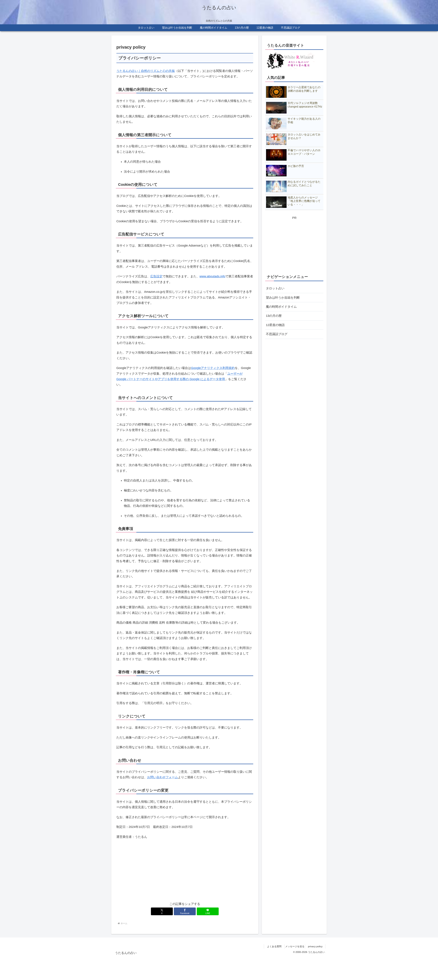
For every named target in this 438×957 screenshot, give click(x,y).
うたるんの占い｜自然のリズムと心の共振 (145, 71)
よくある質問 (274, 946)
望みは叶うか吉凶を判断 (283, 297)
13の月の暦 (274, 315)
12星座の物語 (275, 325)
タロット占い (275, 288)
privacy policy (315, 946)
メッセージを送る (294, 946)
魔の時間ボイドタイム (281, 306)
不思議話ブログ (276, 334)
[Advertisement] (184, 873)
